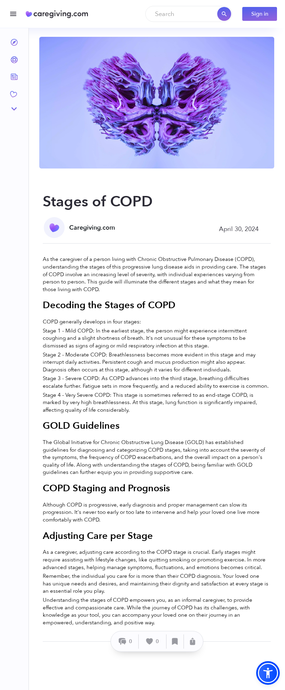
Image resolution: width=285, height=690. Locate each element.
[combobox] (188, 14)
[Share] (192, 641)
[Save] (175, 641)
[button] (268, 673)
